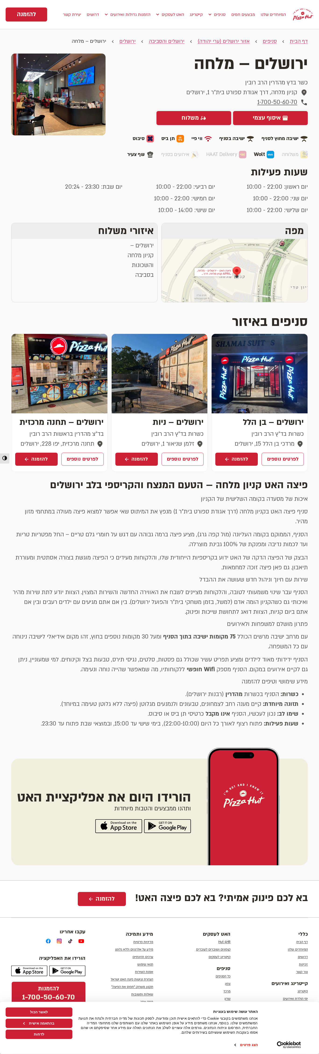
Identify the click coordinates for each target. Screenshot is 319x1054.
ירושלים (127, 41)
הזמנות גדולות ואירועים (130, 14)
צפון (227, 984)
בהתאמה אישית (41, 1023)
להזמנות (48, 993)
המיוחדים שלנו (273, 14)
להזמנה (240, 459)
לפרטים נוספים (283, 459)
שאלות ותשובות (142, 994)
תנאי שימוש (145, 964)
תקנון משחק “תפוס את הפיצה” (132, 987)
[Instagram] (59, 941)
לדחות (39, 1034)
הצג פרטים (249, 1045)
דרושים (93, 14)
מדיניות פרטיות (143, 942)
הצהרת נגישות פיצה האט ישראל (132, 979)
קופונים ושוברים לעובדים (213, 949)
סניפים (220, 14)
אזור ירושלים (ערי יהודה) (224, 41)
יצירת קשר (72, 14)
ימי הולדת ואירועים (295, 998)
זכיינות (303, 964)
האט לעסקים (173, 14)
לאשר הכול (39, 1012)
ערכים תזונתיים (142, 957)
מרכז (226, 991)
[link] (26, 14)
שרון (227, 998)
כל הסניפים (223, 976)
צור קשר (302, 972)
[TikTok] (70, 941)
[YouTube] (81, 941)
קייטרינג (196, 14)
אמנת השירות (144, 972)
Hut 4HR (224, 942)
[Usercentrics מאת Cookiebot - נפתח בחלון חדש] (289, 1044)
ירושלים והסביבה (166, 41)
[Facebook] (48, 941)
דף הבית (299, 41)
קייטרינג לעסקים (219, 957)
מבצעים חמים (243, 14)
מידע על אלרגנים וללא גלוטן (134, 949)
